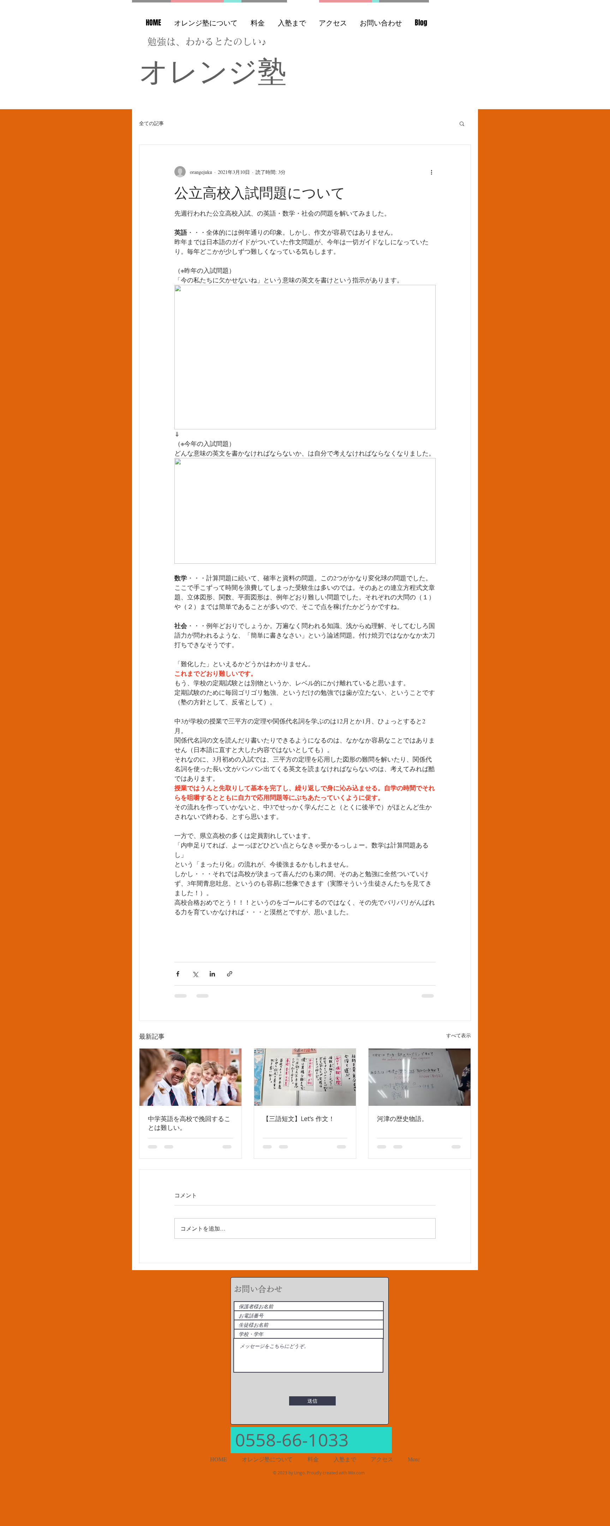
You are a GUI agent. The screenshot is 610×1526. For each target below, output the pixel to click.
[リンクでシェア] (229, 973)
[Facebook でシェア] (177, 973)
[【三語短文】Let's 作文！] (305, 1077)
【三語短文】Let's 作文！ (299, 1118)
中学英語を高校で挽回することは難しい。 (189, 1123)
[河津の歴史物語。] (420, 1077)
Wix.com (356, 1478)
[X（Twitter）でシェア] (195, 973)
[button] (462, 123)
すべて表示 (458, 1035)
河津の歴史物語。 (402, 1118)
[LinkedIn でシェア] (212, 973)
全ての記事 (151, 123)
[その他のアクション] (431, 172)
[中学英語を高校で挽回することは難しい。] (190, 1077)
